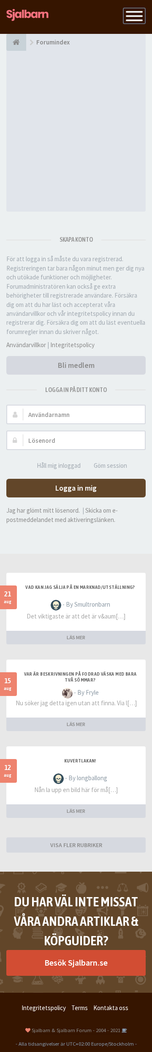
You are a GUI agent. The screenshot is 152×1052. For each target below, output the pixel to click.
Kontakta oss (110, 1008)
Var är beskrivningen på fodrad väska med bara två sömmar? (80, 677)
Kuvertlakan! (80, 761)
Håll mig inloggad (59, 465)
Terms (79, 1008)
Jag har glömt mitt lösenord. (43, 510)
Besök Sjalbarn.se (76, 962)
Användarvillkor (26, 345)
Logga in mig (76, 488)
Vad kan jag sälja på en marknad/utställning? (80, 587)
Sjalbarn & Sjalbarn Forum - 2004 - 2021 (76, 1030)
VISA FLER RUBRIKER (76, 845)
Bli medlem (76, 365)
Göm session (110, 465)
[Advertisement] (76, 131)
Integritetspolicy (72, 345)
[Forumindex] (16, 42)
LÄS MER (76, 637)
